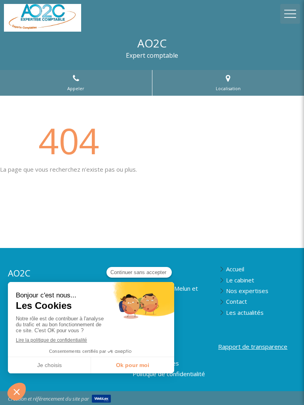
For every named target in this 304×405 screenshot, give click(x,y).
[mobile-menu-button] (290, 14)
